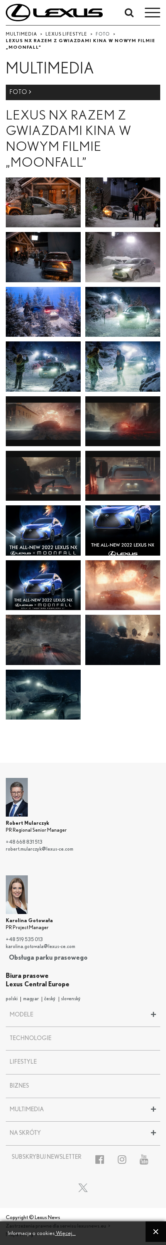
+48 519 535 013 (24, 939)
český (50, 998)
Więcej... (65, 1233)
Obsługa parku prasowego (48, 957)
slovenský (71, 998)
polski (12, 998)
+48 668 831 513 (24, 842)
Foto (19, 92)
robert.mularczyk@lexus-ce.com (39, 849)
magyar (31, 998)
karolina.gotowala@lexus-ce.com (40, 946)
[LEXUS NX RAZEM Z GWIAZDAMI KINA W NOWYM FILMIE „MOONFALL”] (43, 202)
